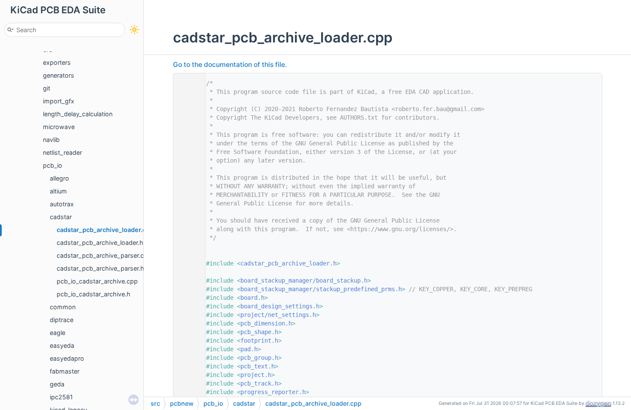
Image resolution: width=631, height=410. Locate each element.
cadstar (61, 216)
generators (58, 75)
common (63, 307)
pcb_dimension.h (266, 323)
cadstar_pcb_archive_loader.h (100, 242)
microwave (59, 126)
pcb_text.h (257, 366)
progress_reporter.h (273, 392)
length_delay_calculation (77, 114)
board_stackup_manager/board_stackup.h (303, 280)
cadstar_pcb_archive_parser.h (100, 268)
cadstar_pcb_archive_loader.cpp (105, 229)
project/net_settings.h (278, 314)
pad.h (249, 349)
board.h (252, 297)
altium (58, 191)
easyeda (62, 345)
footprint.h (259, 340)
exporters (57, 62)
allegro (59, 178)
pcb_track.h (259, 383)
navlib (51, 139)
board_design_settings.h (279, 306)
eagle (57, 332)
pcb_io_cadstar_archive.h (93, 294)
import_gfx (58, 101)
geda (57, 384)
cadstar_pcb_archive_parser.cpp (104, 255)
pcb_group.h (259, 357)
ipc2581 (61, 397)
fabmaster (64, 371)
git (46, 88)
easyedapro (67, 358)
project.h (255, 374)
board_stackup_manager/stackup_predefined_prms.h (321, 289)
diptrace (61, 319)
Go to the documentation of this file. (230, 64)
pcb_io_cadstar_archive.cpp (97, 281)
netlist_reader (62, 152)
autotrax (62, 204)
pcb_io (52, 165)
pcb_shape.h (259, 332)
